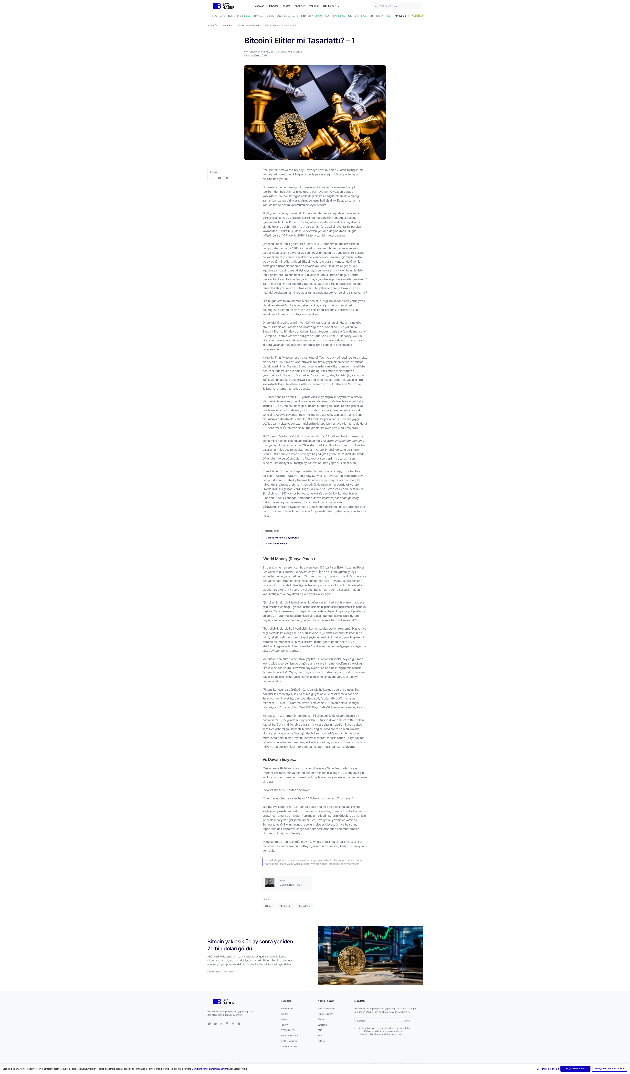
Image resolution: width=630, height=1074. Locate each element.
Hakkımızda (287, 1008)
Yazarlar (314, 6)
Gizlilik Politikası (289, 1040)
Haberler (273, 6)
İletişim (284, 1024)
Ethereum (322, 1024)
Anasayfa (212, 25)
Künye (284, 1019)
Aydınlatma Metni (374, 1031)
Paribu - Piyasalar (327, 1008)
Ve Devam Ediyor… (278, 543)
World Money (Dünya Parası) (283, 537)
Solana (321, 1040)
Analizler (299, 6)
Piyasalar (258, 6)
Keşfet (286, 6)
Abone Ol (407, 1020)
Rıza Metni (374, 1034)
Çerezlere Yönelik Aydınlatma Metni (210, 1068)
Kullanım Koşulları (289, 1035)
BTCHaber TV (331, 6)
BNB (320, 1030)
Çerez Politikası (289, 1046)
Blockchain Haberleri (248, 25)
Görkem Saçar (213, 971)
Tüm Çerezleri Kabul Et (575, 1068)
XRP (320, 1035)
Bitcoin (321, 1019)
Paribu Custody (326, 1013)
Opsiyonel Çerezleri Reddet (609, 1068)
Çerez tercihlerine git (547, 1068)
